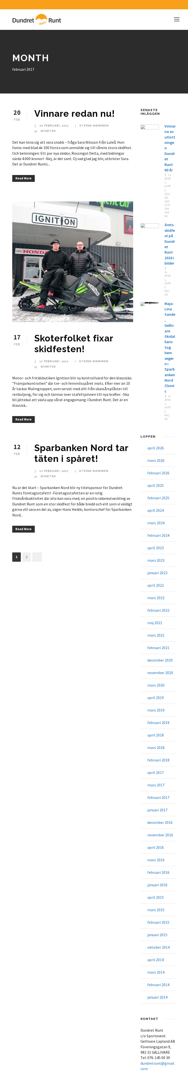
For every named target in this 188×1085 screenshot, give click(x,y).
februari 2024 (158, 535)
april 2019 (155, 697)
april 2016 (155, 847)
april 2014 (155, 959)
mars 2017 (155, 784)
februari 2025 (158, 497)
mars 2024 (155, 522)
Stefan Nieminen (94, 125)
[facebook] (168, 4)
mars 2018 (155, 747)
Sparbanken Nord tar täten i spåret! (81, 453)
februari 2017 (158, 797)
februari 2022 (158, 610)
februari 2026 (158, 472)
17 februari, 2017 (54, 361)
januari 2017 (157, 809)
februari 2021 (158, 647)
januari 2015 (157, 934)
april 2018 (155, 735)
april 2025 (155, 485)
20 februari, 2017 (54, 125)
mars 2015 (155, 909)
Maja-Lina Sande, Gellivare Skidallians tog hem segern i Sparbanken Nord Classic (169, 347)
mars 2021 (155, 635)
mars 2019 (155, 710)
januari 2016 (157, 884)
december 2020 (160, 660)
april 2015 (155, 897)
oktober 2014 (158, 947)
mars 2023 (155, 560)
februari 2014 (158, 984)
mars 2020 (155, 685)
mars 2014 (155, 972)
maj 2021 (154, 622)
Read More (23, 178)
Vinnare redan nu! (74, 113)
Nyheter (48, 131)
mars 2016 (155, 859)
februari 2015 (158, 922)
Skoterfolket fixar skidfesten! (73, 343)
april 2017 (155, 772)
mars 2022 (155, 597)
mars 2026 (155, 460)
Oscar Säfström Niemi (167, 205)
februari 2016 (158, 872)
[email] (160, 4)
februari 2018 (158, 760)
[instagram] (177, 4)
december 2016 (160, 822)
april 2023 (155, 547)
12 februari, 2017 (54, 471)
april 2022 (155, 585)
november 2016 (160, 834)
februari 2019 (158, 722)
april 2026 (155, 447)
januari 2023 (157, 572)
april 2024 (155, 510)
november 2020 (160, 672)
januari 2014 (157, 997)
